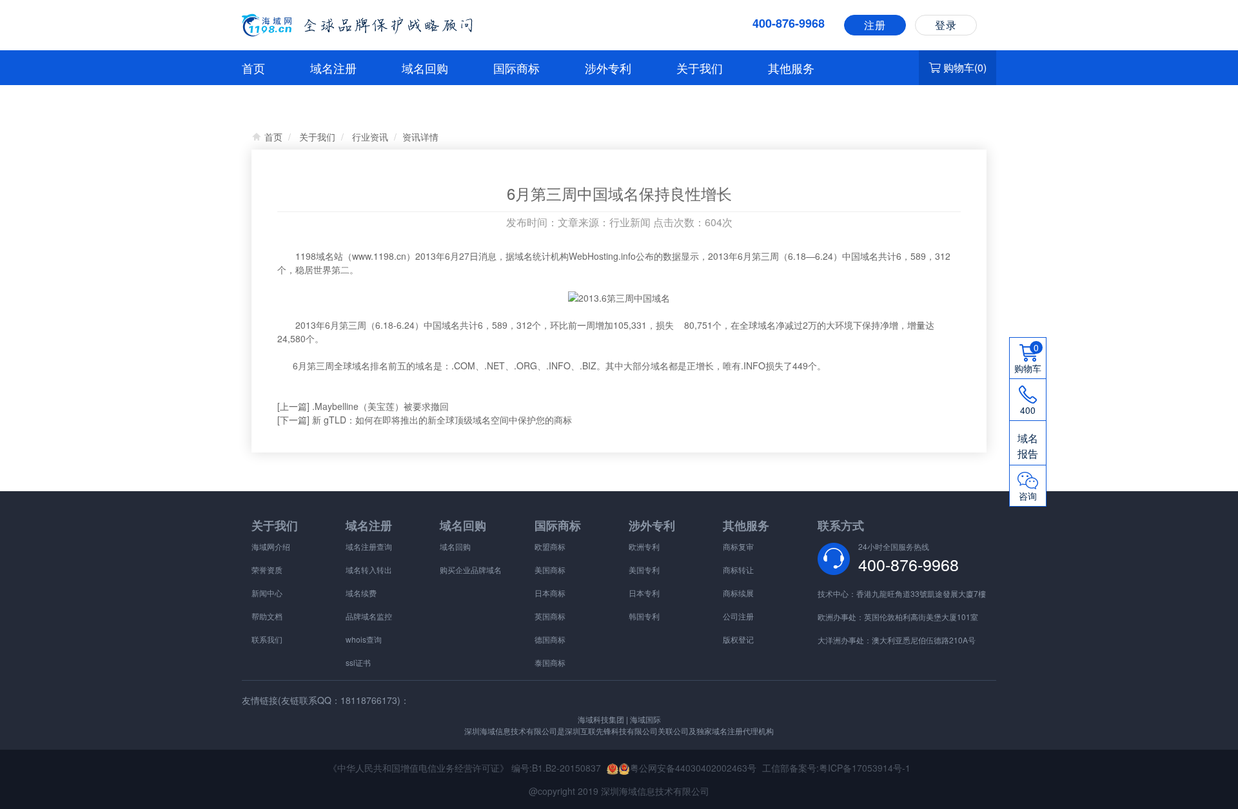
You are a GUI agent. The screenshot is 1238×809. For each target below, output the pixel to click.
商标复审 (738, 546)
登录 (946, 24)
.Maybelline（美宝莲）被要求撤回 (380, 406)
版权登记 (738, 639)
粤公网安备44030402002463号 (693, 767)
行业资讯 (370, 136)
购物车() (965, 67)
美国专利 (644, 569)
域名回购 (425, 67)
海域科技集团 (601, 719)
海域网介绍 (270, 546)
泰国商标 (550, 662)
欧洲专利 (644, 546)
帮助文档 (266, 615)
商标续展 (738, 592)
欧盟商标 (550, 546)
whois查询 (364, 639)
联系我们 (266, 639)
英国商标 (550, 615)
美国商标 (550, 569)
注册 (875, 24)
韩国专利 (644, 615)
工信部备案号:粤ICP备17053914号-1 (836, 767)
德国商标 (550, 639)
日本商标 (550, 592)
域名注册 (333, 67)
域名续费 (361, 592)
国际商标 (516, 67)
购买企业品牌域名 (471, 569)
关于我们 (699, 67)
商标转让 (738, 569)
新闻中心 (266, 592)
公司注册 (738, 615)
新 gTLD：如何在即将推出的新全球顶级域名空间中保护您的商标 (442, 419)
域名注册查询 (369, 546)
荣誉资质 (266, 569)
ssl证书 (358, 662)
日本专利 (644, 592)
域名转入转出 (369, 569)
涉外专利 (608, 67)
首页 (253, 67)
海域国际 (644, 719)
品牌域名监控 (369, 615)
